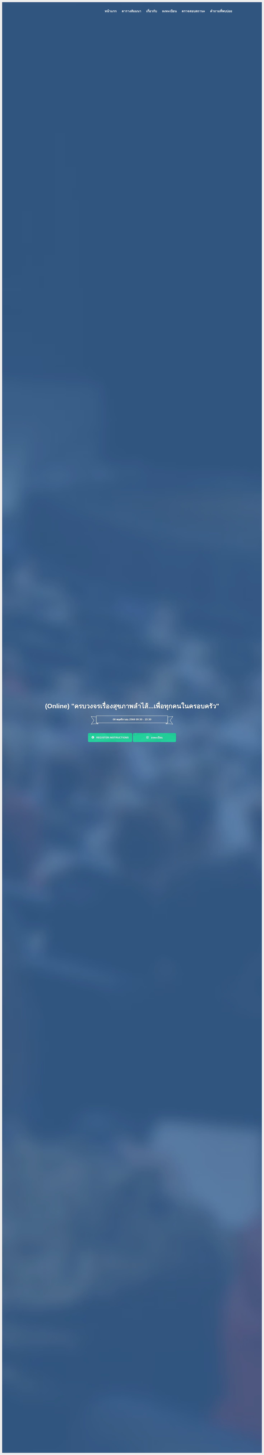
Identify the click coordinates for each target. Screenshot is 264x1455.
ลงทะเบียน (169, 11)
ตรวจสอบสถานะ (193, 11)
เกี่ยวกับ (151, 11)
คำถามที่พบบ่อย (221, 11)
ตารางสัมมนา (131, 11)
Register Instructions (111, 737)
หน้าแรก (111, 11)
